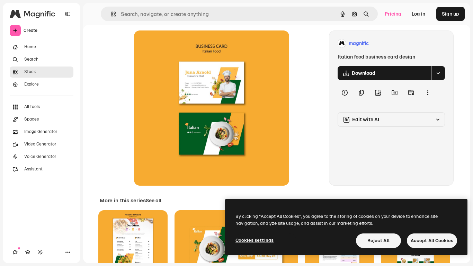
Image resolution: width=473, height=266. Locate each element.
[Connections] (15, 252)
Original (178, 43)
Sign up (450, 14)
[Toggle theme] (40, 252)
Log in (418, 14)
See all (153, 200)
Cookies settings (254, 240)
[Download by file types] (438, 73)
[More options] (428, 92)
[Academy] (27, 252)
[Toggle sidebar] (67, 13)
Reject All (378, 240)
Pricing (393, 14)
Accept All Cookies (432, 240)
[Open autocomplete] (110, 14)
